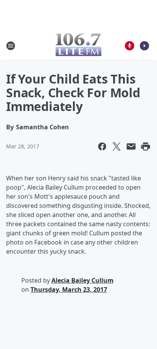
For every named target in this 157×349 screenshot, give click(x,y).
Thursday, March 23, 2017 (68, 289)
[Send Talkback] (129, 45)
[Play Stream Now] (144, 45)
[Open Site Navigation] (10, 45)
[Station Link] (78, 45)
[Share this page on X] (116, 146)
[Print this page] (145, 146)
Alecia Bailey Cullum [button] (82, 280)
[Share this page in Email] (131, 146)
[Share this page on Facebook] (102, 146)
